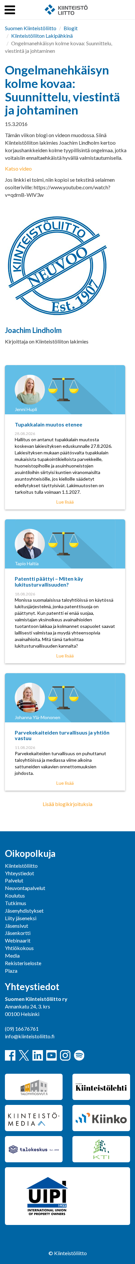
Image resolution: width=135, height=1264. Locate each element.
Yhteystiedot (19, 873)
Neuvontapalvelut (25, 888)
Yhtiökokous (19, 948)
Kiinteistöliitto (21, 865)
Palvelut (14, 880)
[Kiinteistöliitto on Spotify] (79, 1055)
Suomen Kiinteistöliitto (30, 28)
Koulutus (15, 895)
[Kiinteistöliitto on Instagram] (65, 1055)
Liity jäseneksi (20, 918)
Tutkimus (15, 903)
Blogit (71, 28)
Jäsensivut (16, 925)
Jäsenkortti (17, 933)
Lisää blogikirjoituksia (67, 804)
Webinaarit (17, 940)
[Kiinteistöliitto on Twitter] (24, 1055)
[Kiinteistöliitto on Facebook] (10, 1055)
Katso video (18, 168)
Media (12, 955)
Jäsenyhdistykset (24, 910)
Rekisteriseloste (23, 963)
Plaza (11, 970)
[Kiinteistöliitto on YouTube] (51, 1055)
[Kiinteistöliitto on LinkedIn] (37, 1055)
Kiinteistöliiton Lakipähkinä (42, 35)
